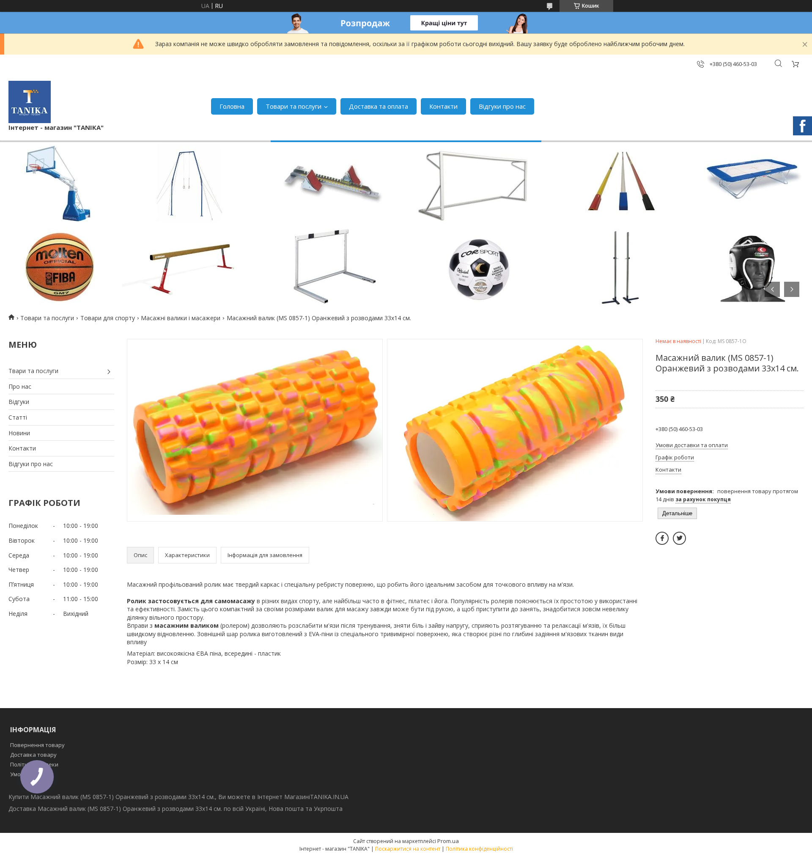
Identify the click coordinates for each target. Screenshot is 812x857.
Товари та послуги (293, 106)
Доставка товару (33, 754)
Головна (231, 106)
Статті (17, 417)
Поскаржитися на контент (407, 848)
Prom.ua (448, 841)
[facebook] (662, 538)
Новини (19, 433)
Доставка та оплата (378, 106)
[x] (679, 538)
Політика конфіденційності (479, 848)
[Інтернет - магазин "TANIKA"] (29, 102)
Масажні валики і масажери (180, 318)
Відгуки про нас (502, 106)
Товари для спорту (107, 318)
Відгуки (18, 402)
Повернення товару (37, 745)
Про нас (19, 386)
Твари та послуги (33, 371)
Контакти (443, 106)
